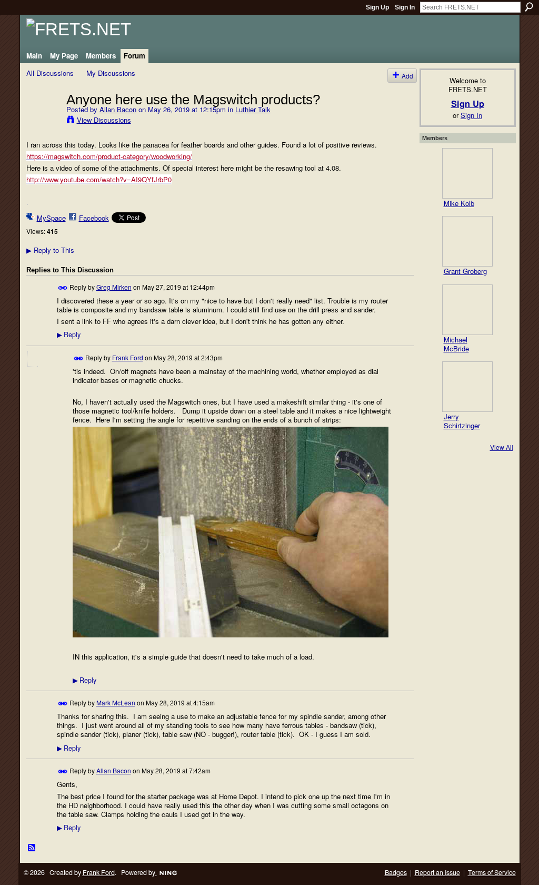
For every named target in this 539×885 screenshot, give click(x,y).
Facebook (94, 218)
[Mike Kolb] (467, 173)
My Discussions (110, 73)
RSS (32, 848)
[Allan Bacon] (43, 121)
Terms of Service (492, 872)
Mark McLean (115, 702)
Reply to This (50, 250)
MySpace (51, 218)
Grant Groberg (465, 271)
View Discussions (104, 120)
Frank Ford (127, 357)
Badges (396, 872)
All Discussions (50, 73)
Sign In (405, 7)
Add (407, 75)
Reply (69, 334)
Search (529, 7)
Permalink (63, 288)
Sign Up (377, 7)
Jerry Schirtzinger (462, 420)
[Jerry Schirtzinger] (467, 386)
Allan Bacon (117, 109)
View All (501, 446)
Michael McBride (456, 344)
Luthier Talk (253, 109)
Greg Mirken (114, 286)
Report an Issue (437, 872)
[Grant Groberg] (467, 241)
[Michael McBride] (467, 309)
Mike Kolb (459, 203)
